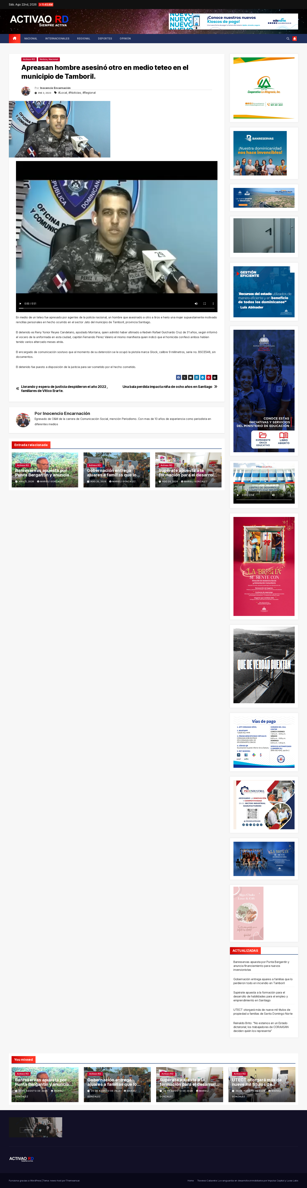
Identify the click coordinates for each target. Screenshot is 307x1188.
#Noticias (75, 92)
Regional (83, 38)
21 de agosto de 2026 (34, 1091)
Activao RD (29, 59)
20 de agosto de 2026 (106, 1091)
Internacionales (57, 38)
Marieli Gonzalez (52, 481)
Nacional (30, 38)
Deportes (105, 38)
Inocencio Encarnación (55, 87)
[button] (288, 38)
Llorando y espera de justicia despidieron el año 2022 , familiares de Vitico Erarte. (64, 389)
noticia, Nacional (49, 59)
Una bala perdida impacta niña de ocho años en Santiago (167, 387)
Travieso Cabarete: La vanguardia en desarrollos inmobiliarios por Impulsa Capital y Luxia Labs (247, 1180)
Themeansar (72, 1180)
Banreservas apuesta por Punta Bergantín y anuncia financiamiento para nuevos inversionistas (261, 965)
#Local (62, 92)
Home (191, 1180)
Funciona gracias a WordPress (25, 1180)
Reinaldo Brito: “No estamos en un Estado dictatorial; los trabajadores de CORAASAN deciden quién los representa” (261, 1027)
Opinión (125, 38)
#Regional (89, 92)
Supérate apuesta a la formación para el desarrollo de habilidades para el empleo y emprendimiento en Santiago (260, 996)
